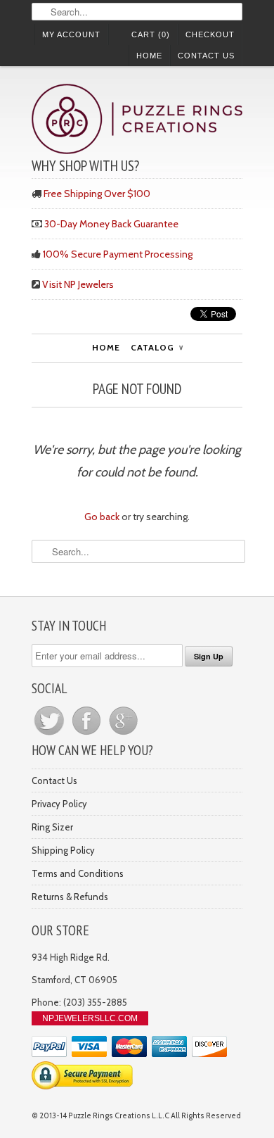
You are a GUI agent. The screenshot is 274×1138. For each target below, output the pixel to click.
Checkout (210, 34)
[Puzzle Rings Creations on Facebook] (87, 734)
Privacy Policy (59, 803)
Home (149, 55)
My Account (71, 34)
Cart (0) (150, 34)
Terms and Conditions (78, 873)
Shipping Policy (63, 850)
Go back (101, 516)
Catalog (157, 347)
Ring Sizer (52, 827)
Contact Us (206, 55)
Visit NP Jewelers (78, 284)
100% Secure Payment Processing (118, 254)
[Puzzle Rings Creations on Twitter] (50, 734)
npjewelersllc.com (90, 1018)
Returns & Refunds (70, 896)
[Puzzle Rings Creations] (137, 121)
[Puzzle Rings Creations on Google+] (123, 734)
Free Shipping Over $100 (97, 193)
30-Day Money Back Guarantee (111, 223)
